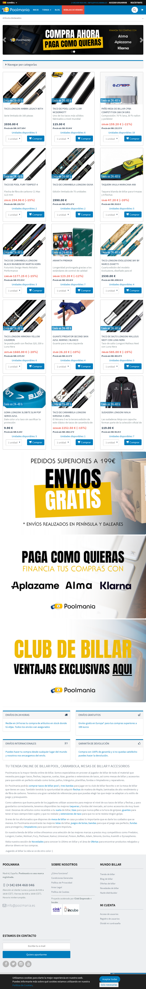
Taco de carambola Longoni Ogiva (73, 184)
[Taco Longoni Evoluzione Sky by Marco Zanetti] (121, 240)
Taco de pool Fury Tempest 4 (21, 184)
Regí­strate (136, 2)
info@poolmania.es (97, 2)
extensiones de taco (71, 813)
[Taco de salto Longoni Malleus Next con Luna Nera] (121, 316)
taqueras (74, 806)
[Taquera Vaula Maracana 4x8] (121, 164)
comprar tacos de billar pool (44, 785)
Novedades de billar (109, 888)
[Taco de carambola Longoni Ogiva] (73, 164)
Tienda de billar (107, 874)
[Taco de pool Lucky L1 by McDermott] (73, 88)
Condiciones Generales (62, 877)
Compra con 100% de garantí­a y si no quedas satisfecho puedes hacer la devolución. (108, 753)
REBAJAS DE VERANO (73, 9)
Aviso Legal (56, 887)
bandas (92, 823)
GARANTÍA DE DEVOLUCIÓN (94, 743)
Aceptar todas (109, 979)
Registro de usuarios (109, 918)
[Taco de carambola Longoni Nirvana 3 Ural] (73, 392)
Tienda (45, 9)
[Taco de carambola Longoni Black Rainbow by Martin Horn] (24, 240)
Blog (57, 9)
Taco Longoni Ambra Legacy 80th (23, 108)
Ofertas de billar (108, 883)
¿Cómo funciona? (59, 873)
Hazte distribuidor (108, 892)
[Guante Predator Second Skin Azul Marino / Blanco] (73, 316)
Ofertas (94, 841)
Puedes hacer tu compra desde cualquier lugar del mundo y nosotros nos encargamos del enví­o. (36, 753)
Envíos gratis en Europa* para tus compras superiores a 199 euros (108, 725)
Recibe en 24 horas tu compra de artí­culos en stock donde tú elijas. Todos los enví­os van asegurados (36, 725)
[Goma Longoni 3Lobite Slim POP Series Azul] (24, 392)
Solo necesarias (109, 984)
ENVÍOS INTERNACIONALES (21, 743)
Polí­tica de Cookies (60, 891)
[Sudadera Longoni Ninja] (121, 392)
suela (58, 810)
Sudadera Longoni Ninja (116, 412)
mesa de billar (58, 819)
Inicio (36, 9)
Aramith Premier (62, 260)
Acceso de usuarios (109, 914)
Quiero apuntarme (36, 954)
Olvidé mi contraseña (110, 923)
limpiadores (30, 826)
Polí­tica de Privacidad (61, 882)
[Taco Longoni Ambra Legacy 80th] (24, 88)
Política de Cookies (22, 985)
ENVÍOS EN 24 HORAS (17, 715)
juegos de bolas (79, 823)
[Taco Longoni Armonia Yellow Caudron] (24, 316)
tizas (74, 810)
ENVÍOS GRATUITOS (90, 715)
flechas (76, 789)
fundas (133, 823)
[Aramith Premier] (73, 240)
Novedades (38, 841)
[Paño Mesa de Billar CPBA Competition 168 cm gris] (121, 88)
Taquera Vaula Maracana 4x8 (118, 184)
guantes (126, 810)
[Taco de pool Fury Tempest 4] (24, 164)
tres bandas (67, 785)
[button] (13, 40)
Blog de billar (106, 878)
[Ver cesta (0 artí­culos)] (142, 9)
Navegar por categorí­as (22, 64)
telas (58, 823)
